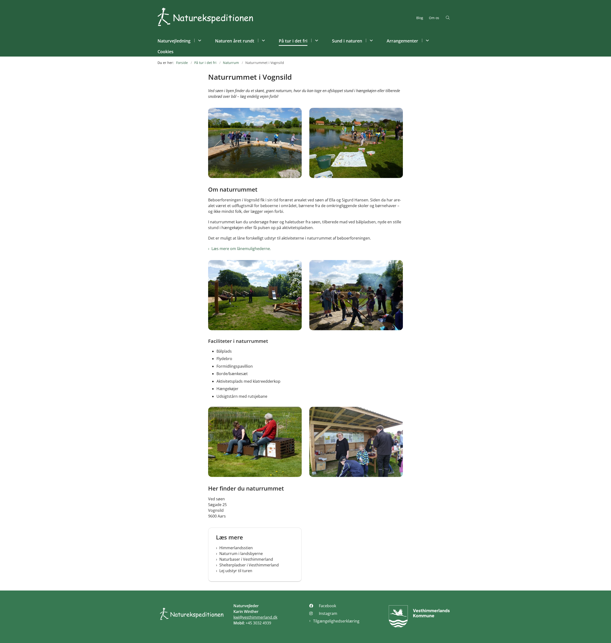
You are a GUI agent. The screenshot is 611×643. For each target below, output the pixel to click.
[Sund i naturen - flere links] (370, 40)
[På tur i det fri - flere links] (316, 40)
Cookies (166, 51)
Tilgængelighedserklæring (336, 621)
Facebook (327, 605)
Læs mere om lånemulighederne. (241, 248)
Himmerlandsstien (236, 547)
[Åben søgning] (447, 17)
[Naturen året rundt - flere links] (262, 40)
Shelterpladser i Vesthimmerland (249, 565)
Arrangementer (402, 41)
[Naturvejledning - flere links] (199, 40)
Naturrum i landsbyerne (241, 553)
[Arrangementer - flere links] (426, 40)
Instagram (328, 613)
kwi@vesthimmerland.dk (255, 617)
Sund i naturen (347, 41)
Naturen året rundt (234, 41)
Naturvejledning (174, 41)
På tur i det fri (293, 41)
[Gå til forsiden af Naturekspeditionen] (285, 17)
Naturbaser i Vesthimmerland (246, 559)
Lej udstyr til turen (235, 570)
